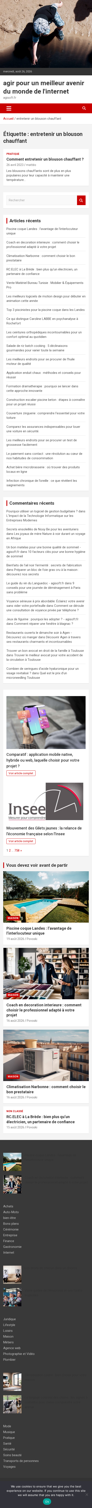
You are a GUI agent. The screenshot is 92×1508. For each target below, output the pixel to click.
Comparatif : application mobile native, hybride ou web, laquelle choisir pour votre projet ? (42, 760)
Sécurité (9, 1449)
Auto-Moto (11, 1212)
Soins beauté (12, 1455)
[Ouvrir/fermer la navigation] (9, 108)
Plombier (9, 1360)
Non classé (14, 1111)
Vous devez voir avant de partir (37, 865)
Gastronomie (12, 1247)
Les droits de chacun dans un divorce (51, 1268)
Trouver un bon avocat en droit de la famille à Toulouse (45, 651)
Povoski (32, 939)
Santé (7, 1443)
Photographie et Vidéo (19, 1354)
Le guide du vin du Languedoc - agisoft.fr (35, 583)
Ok (47, 1501)
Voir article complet (21, 773)
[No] (87, 1494)
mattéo (31, 165)
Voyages (9, 1467)
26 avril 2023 (15, 165)
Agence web (12, 1348)
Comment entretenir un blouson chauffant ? (45, 159)
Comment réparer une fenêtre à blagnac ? (43, 624)
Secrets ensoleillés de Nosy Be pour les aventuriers (42, 529)
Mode (7, 1426)
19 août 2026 (15, 939)
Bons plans (11, 1224)
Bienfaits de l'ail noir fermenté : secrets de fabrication (44, 565)
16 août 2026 (15, 1020)
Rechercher (81, 200)
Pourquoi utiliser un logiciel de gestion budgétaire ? (42, 511)
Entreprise (10, 1235)
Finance (8, 1241)
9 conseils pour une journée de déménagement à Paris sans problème (43, 587)
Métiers (8, 1342)
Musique (9, 1432)
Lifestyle (9, 1325)
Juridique (9, 1319)
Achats (8, 1206)
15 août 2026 (15, 1127)
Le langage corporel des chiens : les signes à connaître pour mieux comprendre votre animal (56, 1402)
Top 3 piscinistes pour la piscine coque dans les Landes (45, 310)
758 (16, 850)
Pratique (12, 153)
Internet (8, 1252)
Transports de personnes (21, 1461)
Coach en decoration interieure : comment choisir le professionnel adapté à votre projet (44, 1010)
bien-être (9, 1218)
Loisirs (8, 1331)
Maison (13, 918)
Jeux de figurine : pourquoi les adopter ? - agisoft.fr (42, 619)
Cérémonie (11, 1229)
